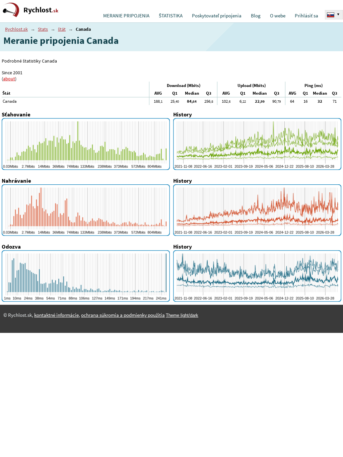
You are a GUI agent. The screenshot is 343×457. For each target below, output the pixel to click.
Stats (43, 29)
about (9, 79)
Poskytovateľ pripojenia (217, 16)
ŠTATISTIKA (171, 16)
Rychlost (40, 9)
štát (62, 29)
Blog (256, 16)
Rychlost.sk (16, 29)
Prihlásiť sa (306, 16)
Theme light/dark (182, 315)
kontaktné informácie (56, 315)
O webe (277, 16)
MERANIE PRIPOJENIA (126, 16)
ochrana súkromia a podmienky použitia (123, 315)
